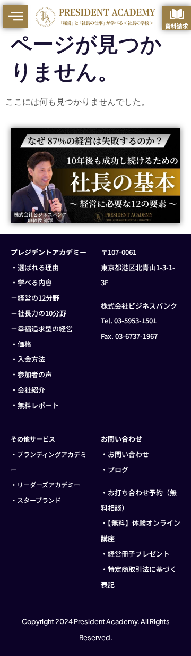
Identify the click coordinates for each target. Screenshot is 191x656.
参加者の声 (35, 374)
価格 (24, 344)
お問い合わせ (128, 454)
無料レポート (38, 405)
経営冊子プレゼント (139, 554)
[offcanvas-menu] (15, 16)
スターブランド (39, 499)
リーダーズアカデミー (48, 484)
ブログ (118, 469)
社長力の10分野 (42, 313)
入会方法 (31, 359)
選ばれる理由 (38, 267)
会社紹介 (31, 390)
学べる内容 (35, 282)
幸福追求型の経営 (45, 328)
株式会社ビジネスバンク (139, 306)
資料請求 (176, 25)
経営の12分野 (38, 298)
